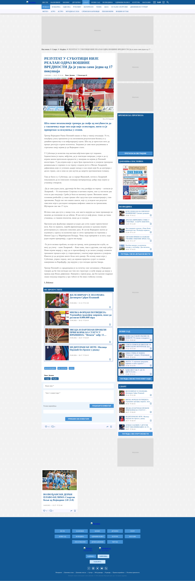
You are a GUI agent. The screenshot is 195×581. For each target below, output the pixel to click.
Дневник (72, 75)
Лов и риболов (80, 542)
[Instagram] (93, 568)
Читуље (115, 542)
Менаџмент (59, 572)
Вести (45, 2)
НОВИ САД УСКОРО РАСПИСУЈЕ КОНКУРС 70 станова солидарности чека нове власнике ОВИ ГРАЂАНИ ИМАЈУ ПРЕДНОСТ (135, 338)
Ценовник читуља (81, 572)
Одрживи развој (122, 2)
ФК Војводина (50, 368)
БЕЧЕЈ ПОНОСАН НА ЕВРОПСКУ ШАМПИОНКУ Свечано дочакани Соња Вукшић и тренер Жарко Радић (135, 213)
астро (60, 11)
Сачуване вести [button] (164, 2)
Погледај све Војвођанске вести (135, 254)
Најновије (55, 2)
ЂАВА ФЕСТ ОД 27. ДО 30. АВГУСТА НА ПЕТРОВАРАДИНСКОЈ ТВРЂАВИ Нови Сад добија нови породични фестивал (135, 372)
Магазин (146, 2)
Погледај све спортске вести (135, 434)
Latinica (91, 556)
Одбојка (67, 7)
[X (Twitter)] (97, 568)
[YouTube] (101, 568)
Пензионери (107, 11)
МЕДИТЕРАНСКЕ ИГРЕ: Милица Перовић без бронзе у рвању (78, 353)
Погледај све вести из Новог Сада (135, 379)
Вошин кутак (122, 11)
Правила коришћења (118, 572)
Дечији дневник (98, 542)
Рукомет (77, 7)
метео (45, 11)
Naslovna (97, 562)
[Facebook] (89, 568)
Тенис (99, 7)
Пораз (71, 368)
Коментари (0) (82, 75)
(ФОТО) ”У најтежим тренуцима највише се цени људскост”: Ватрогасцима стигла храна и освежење (135, 363)
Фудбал (45, 7)
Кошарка (56, 7)
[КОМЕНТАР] (52, 426)
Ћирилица (103, 556)
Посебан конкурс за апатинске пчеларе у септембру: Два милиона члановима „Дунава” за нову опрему (135, 247)
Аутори (90, 572)
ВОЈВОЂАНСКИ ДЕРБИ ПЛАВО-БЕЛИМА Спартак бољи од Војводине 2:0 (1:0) (60, 491)
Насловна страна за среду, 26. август (135, 182)
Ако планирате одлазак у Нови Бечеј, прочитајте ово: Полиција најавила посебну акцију (135, 230)
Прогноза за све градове (135, 153)
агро (53, 11)
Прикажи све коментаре (78, 419)
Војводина (108, 2)
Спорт (86, 2)
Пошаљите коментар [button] (101, 406)
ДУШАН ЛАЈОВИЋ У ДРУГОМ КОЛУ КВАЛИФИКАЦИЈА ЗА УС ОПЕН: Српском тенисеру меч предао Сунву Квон (135, 427)
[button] (154, 2)
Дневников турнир (139, 7)
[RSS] (106, 568)
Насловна (45, 49)
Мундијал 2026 (72, 11)
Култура (136, 2)
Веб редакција (99, 572)
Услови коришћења (49, 406)
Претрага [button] (168, 2)
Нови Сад (95, 2)
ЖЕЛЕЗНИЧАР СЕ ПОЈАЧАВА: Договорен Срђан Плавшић (78, 301)
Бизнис (66, 2)
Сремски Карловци (90, 11)
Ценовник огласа (69, 572)
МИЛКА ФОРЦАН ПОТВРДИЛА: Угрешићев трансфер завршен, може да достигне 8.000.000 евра (78, 318)
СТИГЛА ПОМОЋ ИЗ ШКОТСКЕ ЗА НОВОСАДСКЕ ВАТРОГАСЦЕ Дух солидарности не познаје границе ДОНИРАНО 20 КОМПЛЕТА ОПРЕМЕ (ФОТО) (135, 346)
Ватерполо (89, 7)
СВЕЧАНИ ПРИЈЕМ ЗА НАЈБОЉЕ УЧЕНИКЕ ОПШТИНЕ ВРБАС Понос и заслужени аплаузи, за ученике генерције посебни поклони (135, 239)
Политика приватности (133, 572)
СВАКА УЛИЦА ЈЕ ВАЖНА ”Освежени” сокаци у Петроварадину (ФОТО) (135, 355)
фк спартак (62, 368)
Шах (106, 7)
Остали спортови (119, 7)
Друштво (76, 2)
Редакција (107, 572)
